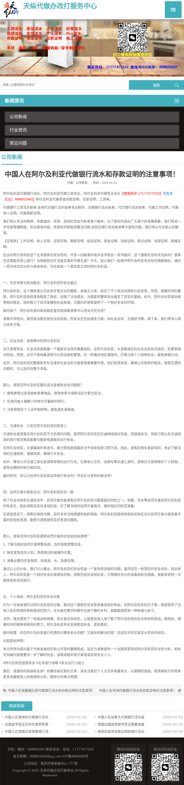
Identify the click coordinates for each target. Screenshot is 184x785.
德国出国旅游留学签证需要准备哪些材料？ (123, 724)
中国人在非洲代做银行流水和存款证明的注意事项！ (137, 690)
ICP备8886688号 (75, 756)
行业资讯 (18, 130)
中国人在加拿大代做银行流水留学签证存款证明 (123, 717)
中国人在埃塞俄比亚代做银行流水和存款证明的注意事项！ (51, 690)
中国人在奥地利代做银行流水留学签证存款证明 (29, 717)
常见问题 (18, 143)
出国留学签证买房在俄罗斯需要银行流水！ (29, 724)
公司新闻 (18, 116)
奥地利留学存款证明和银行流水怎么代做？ (123, 731)
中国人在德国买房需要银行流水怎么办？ (29, 731)
